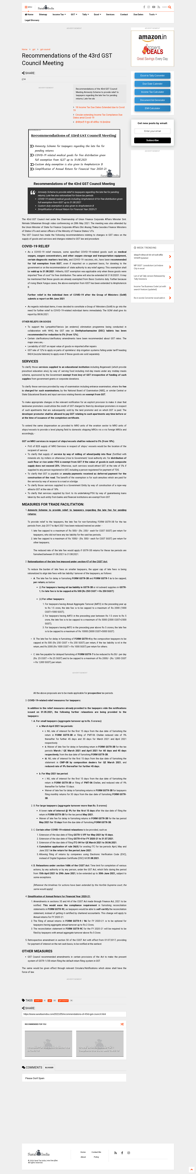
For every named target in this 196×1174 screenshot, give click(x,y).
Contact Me (96, 1152)
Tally (84, 14)
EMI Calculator (152, 108)
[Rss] (159, 7)
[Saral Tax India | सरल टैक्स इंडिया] (46, 8)
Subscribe (152, 140)
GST (73, 14)
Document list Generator (152, 100)
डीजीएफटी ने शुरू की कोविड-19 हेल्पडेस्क (92, 122)
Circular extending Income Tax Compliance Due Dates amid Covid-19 (98, 1049)
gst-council (45, 49)
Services (110, 14)
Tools (152, 14)
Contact (124, 14)
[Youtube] (153, 7)
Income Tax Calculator (152, 92)
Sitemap (43, 14)
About (83, 1157)
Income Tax (58, 14)
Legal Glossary (32, 20)
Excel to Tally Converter (152, 75)
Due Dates (138, 14)
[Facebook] (144, 7)
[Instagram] (148, 7)
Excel (96, 14)
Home (30, 14)
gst (33, 49)
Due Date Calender (152, 84)
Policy (96, 1157)
